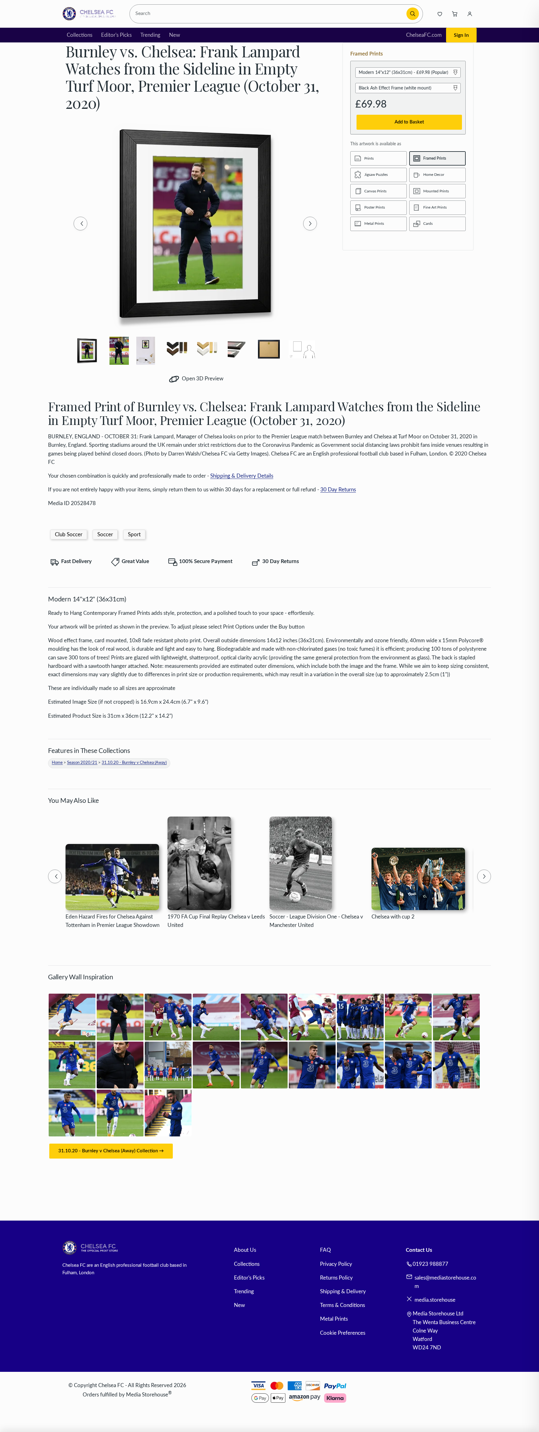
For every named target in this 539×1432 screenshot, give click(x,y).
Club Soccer (68, 534)
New (174, 35)
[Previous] (80, 223)
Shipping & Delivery (343, 1291)
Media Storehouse (147, 1394)
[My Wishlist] (440, 14)
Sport (134, 534)
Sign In (461, 35)
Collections (79, 35)
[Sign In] (470, 14)
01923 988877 (430, 1264)
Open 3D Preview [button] (202, 378)
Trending (150, 35)
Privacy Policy (336, 1264)
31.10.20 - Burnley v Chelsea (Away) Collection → (111, 1151)
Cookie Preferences (342, 1333)
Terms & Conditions (342, 1305)
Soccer (105, 534)
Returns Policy (336, 1277)
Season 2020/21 (82, 763)
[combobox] (269, 14)
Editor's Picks (116, 35)
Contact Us (419, 1250)
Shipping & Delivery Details (241, 476)
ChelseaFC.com (424, 35)
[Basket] (455, 14)
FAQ (325, 1250)
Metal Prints (334, 1319)
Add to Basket (409, 122)
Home (57, 763)
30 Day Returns (338, 489)
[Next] (310, 223)
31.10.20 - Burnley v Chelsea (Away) (134, 763)
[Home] (90, 14)
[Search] (412, 13)
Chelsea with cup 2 (393, 916)
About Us (245, 1250)
